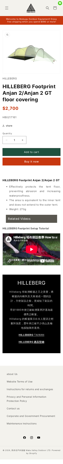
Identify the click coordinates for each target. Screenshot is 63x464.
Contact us (13, 408)
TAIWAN (31, 334)
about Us (12, 374)
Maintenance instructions (21, 423)
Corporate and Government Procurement (31, 416)
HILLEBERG (10, 78)
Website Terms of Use (20, 381)
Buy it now (31, 161)
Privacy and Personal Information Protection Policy (26, 398)
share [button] (9, 125)
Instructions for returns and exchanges (30, 389)
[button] (6, 8)
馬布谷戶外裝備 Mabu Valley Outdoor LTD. (31, 450)
